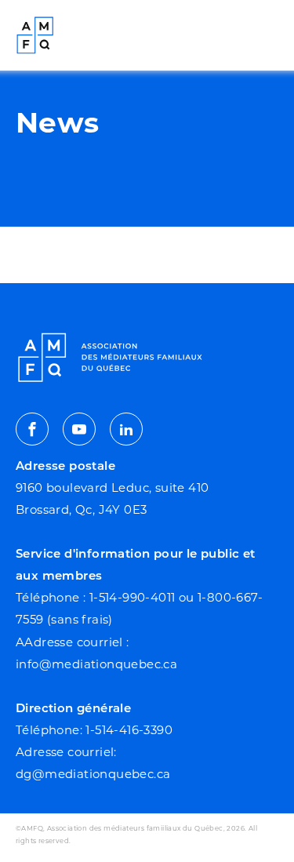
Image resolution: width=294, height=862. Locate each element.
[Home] (35, 35)
